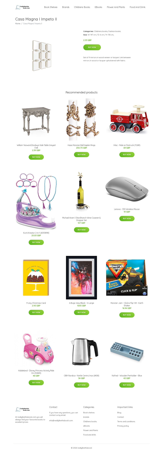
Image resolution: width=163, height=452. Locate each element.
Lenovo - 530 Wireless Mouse (126, 209)
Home (17, 23)
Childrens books (82, 7)
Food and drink (137, 7)
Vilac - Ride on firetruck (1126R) (126, 145)
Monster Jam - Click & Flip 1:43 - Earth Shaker (127, 304)
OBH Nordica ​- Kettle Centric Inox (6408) (81, 375)
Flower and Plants (116, 7)
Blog (119, 412)
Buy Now (92, 47)
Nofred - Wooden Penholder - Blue (127, 375)
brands (65, 7)
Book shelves (50, 7)
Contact (120, 417)
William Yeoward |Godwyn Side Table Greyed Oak (36, 146)
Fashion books (114, 31)
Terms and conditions (126, 421)
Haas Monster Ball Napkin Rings (81, 145)
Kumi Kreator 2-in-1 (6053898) (36, 233)
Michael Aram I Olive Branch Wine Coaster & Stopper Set (81, 219)
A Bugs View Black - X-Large (81, 303)
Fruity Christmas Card (36, 303)
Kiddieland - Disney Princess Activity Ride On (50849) (36, 371)
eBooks (98, 7)
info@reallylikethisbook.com (61, 420)
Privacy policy (123, 426)
